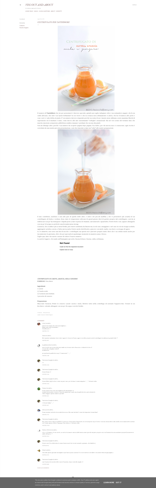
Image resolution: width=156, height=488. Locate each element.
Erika (43, 450)
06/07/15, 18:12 (45, 340)
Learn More (109, 482)
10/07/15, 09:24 (45, 436)
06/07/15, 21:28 (45, 355)
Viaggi (36, 11)
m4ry (43, 323)
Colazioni (22, 25)
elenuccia (45, 410)
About (53, 11)
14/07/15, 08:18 (45, 464)
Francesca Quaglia (47, 360)
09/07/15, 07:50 (45, 425)
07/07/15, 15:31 (45, 405)
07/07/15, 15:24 (45, 395)
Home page (29, 11)
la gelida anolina (46, 345)
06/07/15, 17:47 (45, 331)
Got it (118, 482)
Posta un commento (43, 467)
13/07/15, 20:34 (45, 454)
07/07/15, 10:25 (45, 365)
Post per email (46, 312)
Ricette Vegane (24, 27)
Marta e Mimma (46, 430)
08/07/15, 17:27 (45, 414)
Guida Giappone (44, 11)
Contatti (59, 11)
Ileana (44, 335)
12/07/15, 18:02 (45, 445)
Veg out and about (39, 5)
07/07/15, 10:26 (45, 383)
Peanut (44, 388)
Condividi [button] (22, 19)
